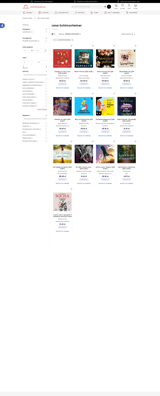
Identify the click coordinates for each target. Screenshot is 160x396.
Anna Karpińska (62, 171)
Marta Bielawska (62, 123)
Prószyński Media (62, 173)
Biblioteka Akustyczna (126, 78)
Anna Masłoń (111, 123)
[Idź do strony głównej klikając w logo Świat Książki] (34, 7)
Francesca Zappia (126, 75)
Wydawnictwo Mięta (83, 78)
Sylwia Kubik (126, 171)
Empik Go (84, 126)
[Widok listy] (55, 34)
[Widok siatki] (52, 34)
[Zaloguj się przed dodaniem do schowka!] (71, 45)
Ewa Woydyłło (126, 123)
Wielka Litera (105, 78)
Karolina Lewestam (101, 123)
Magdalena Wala (84, 123)
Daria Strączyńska (105, 75)
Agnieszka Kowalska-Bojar (83, 171)
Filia (127, 173)
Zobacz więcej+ (42, 109)
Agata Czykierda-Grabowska (105, 171)
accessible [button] (2, 25)
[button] (105, 7)
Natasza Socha (62, 75)
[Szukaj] (109, 7)
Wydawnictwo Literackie (62, 78)
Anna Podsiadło (83, 75)
